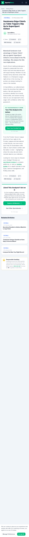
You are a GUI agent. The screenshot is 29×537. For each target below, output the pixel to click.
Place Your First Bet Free (14, 128)
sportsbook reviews (9, 162)
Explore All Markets (13, 203)
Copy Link (18, 42)
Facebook (13, 39)
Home (2, 8)
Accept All (21, 534)
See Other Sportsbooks (13, 208)
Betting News (9, 8)
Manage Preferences (9, 534)
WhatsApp (7, 42)
